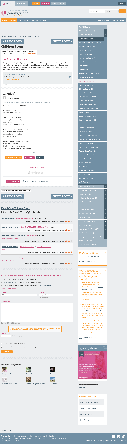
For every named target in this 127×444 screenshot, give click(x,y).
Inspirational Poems (9, 258)
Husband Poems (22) (86, 128)
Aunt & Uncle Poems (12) (88, 62)
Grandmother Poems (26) (88, 116)
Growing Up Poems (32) (88, 120)
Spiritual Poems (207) (87, 221)
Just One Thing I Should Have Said (34, 227)
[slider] (32, 53)
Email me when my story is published (15, 343)
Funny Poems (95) (85, 194)
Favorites (29, 157)
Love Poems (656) (85, 206)
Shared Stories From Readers (92, 311)
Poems (8, 4)
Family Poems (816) (86, 39)
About (10, 440)
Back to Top (6, 430)
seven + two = (7, 333)
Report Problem (30, 181)
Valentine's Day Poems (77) (89, 229)
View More (82, 387)
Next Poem (62, 41)
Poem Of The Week (118, 20)
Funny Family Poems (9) (87, 101)
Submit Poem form (44, 285)
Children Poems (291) (87, 31)
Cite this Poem (14, 181)
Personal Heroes (86, 414)
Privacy (16, 440)
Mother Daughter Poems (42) (89, 139)
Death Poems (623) (86, 35)
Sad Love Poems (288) (87, 213)
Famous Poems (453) (86, 186)
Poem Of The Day (103, 20)
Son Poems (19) (84, 166)
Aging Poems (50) (85, 50)
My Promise (32, 236)
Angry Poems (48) (85, 54)
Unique (22, 258)
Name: (4, 292)
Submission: (6, 301)
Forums (114, 440)
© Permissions (44, 181)
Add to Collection (14, 157)
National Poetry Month (87, 244)
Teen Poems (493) (85, 225)
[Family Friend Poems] (15, 14)
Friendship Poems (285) (87, 190)
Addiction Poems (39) (87, 46)
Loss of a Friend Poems (10, 227)
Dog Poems (84, 420)
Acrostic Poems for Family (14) (90, 42)
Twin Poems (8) (84, 174)
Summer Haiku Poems (88, 408)
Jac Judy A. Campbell (44, 247)
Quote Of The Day (89, 348)
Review (46, 3)
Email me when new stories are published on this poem (21, 347)
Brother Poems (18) (86, 77)
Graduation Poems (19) (87, 104)
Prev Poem (13, 41)
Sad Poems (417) (85, 217)
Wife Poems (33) (85, 182)
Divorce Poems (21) (86, 89)
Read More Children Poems (15, 208)
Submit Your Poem (89, 301)
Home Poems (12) (85, 124)
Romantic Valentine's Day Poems (13, 236)
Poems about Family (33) (88, 151)
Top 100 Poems (41, 20)
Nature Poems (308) (86, 210)
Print (41, 157)
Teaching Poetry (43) (86, 233)
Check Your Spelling (10, 282)
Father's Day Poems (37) (88, 97)
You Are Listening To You (90, 256)
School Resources (85, 241)
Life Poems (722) (85, 202)
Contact (4, 440)
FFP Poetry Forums (58, 3)
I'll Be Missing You (27, 247)
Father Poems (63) (85, 93)
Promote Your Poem (9, 20)
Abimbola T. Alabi (32, 258)
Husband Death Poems (10, 247)
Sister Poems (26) (85, 163)
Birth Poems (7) (84, 70)
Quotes (22, 4)
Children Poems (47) (86, 81)
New (32, 20)
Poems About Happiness (89, 402)
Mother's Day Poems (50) (88, 147)
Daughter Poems (8, 218)
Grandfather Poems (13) (87, 112)
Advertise (122, 440)
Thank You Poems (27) (87, 170)
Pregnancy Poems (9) (86, 155)
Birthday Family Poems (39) (89, 73)
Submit (36, 3)
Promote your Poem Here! (89, 261)
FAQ (20, 20)
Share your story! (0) (12, 79)
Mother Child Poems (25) (88, 135)
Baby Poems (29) (85, 66)
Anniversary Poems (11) (87, 58)
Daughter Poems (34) (87, 85)
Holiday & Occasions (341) (88, 198)
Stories (25, 20)
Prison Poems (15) (85, 159)
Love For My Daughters (25, 218)
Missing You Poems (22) (88, 132)
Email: (42, 292)
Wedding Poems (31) (86, 178)
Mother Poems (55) (86, 143)
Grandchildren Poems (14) (88, 108)
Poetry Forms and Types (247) (90, 237)
